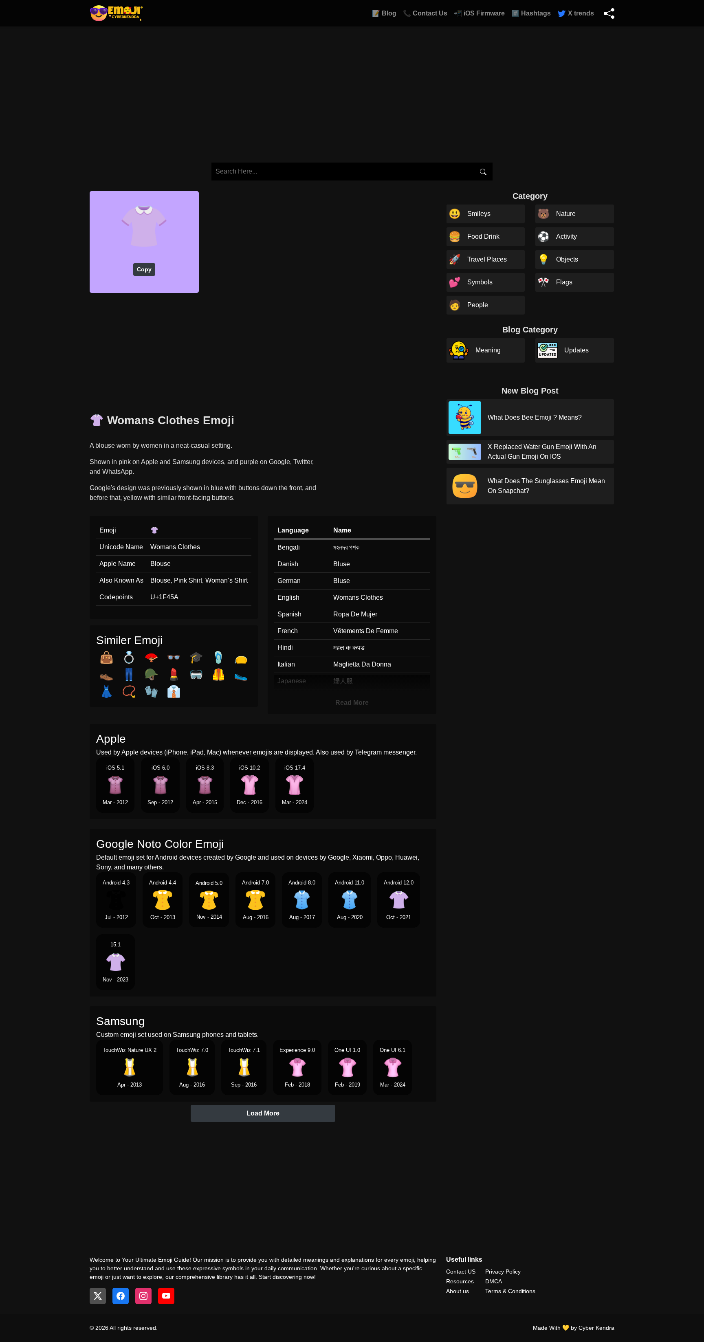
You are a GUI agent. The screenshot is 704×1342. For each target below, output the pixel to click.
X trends (580, 13)
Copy (144, 269)
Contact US (460, 1271)
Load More (262, 1113)
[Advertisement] (263, 350)
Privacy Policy (503, 1271)
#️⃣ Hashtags (531, 13)
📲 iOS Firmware (479, 13)
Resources (460, 1281)
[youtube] (166, 1296)
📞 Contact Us (425, 13)
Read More (352, 702)
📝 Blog (384, 13)
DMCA (493, 1281)
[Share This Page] (609, 13)
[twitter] (98, 1296)
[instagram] (143, 1296)
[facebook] (120, 1296)
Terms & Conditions (510, 1291)
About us (457, 1291)
